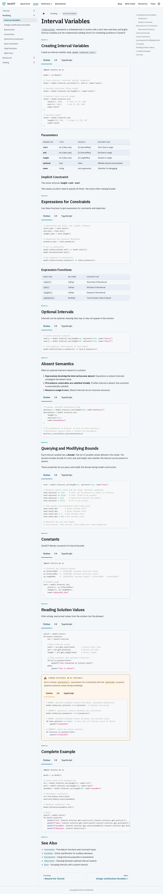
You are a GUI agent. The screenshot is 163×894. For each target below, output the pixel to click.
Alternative (49, 861)
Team (153, 4)
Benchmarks (60, 4)
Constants (140, 44)
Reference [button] (45, 4)
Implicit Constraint (145, 22)
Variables (48, 853)
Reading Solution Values (145, 47)
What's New (130, 4)
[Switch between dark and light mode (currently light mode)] (159, 4)
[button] (19, 11)
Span (46, 864)
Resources (142, 4)
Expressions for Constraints (146, 26)
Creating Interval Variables (146, 15)
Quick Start (25, 4)
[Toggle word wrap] (122, 769)
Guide (35, 4)
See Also (139, 55)
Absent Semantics (143, 37)
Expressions (49, 857)
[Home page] (43, 14)
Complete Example (143, 51)
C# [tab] (55, 60)
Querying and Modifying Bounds (148, 40)
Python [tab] (46, 60)
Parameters (142, 18)
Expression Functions (146, 29)
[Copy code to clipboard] (127, 69)
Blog (120, 4)
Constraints (49, 849)
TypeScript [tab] (66, 60)
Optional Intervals (143, 33)
